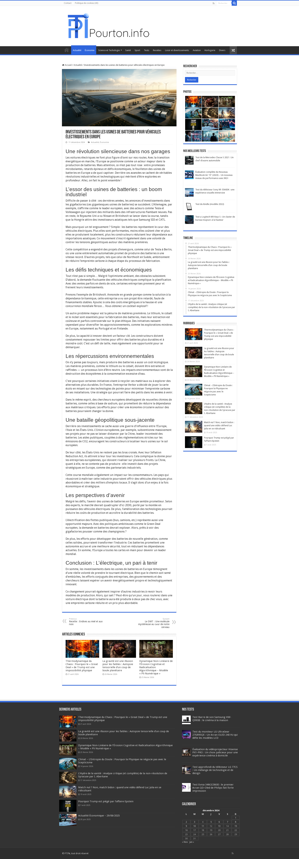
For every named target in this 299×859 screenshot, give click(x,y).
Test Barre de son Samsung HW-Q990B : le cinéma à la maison (211, 719)
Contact (67, 3)
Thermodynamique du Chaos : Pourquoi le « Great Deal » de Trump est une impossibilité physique (82, 665)
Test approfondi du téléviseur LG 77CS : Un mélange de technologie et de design (215, 770)
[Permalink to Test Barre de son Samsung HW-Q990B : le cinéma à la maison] (186, 719)
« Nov (185, 842)
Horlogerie (210, 50)
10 (194, 826)
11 (203, 826)
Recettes (157, 50)
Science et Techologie (109, 50)
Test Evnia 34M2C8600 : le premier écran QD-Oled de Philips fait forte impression (213, 787)
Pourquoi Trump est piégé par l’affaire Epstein (105, 801)
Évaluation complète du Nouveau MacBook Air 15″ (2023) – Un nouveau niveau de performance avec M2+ (214, 175)
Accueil (66, 49)
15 (235, 826)
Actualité (77, 50)
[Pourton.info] (108, 25)
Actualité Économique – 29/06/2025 (99, 815)
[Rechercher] (234, 3)
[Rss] (213, 3)
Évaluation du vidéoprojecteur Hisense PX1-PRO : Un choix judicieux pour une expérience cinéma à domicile (215, 752)
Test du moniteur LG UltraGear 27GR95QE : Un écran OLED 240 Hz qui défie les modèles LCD (215, 734)
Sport (137, 50)
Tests (146, 50)
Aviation (197, 50)
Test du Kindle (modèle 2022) (209, 204)
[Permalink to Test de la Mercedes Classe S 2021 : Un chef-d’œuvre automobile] (189, 160)
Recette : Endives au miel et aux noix (86, 622)
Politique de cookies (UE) (86, 3)
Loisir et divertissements (177, 50)
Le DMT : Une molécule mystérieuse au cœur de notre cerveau (153, 623)
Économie (89, 50)
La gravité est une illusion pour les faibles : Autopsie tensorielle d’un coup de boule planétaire (117, 665)
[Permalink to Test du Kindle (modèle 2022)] (189, 207)
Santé (128, 50)
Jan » (191, 842)
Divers (222, 50)
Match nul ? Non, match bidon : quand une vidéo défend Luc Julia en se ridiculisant (219, 425)
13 (219, 826)
